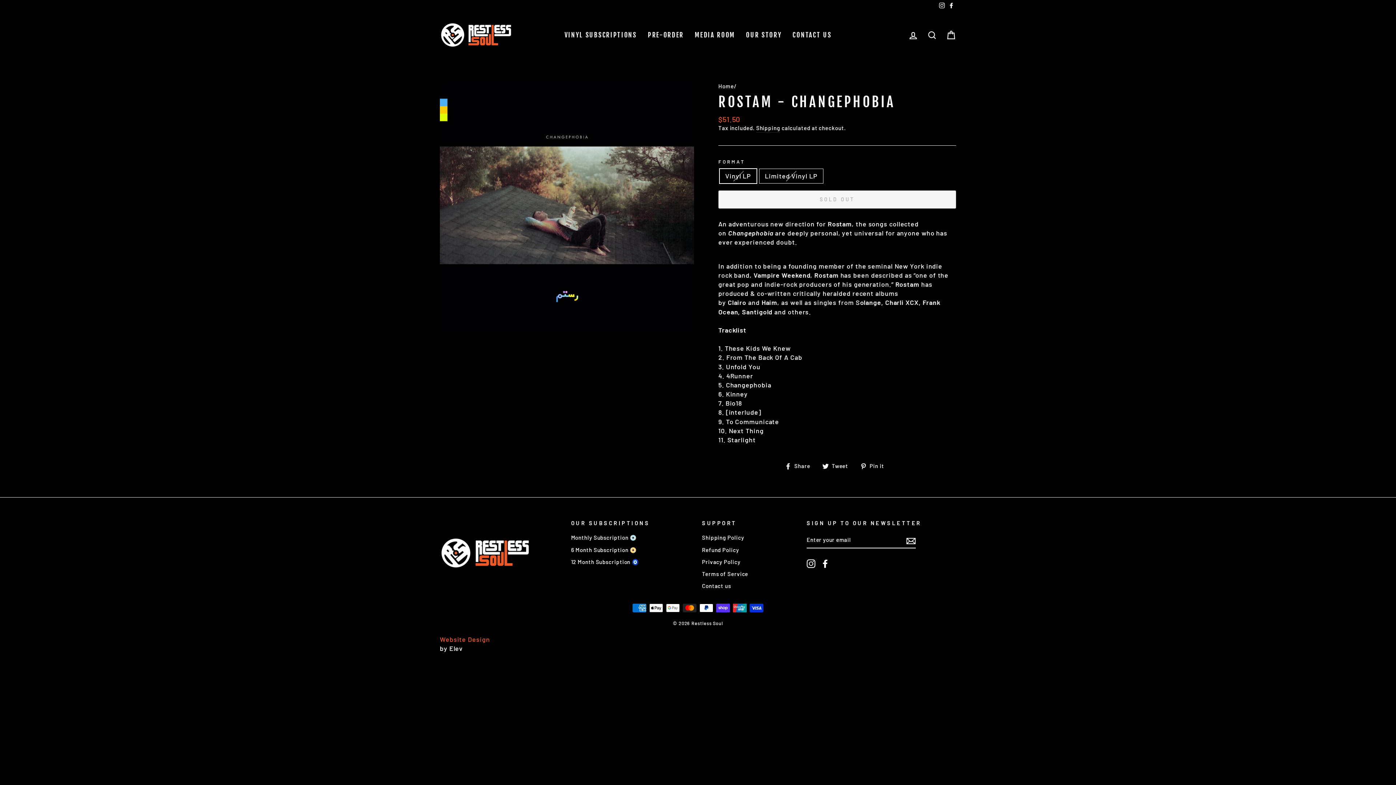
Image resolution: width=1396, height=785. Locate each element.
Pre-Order (666, 35)
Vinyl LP (738, 176)
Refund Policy (720, 550)
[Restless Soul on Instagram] (811, 563)
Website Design (465, 639)
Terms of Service (725, 574)
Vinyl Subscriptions (601, 35)
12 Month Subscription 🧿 (605, 562)
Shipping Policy (723, 537)
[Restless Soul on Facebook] (825, 563)
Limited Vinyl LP (791, 176)
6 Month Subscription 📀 (604, 550)
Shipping (768, 128)
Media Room (715, 35)
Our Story (764, 35)
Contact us (812, 35)
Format (731, 161)
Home (726, 86)
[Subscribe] (911, 540)
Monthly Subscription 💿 (604, 537)
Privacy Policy (721, 562)
